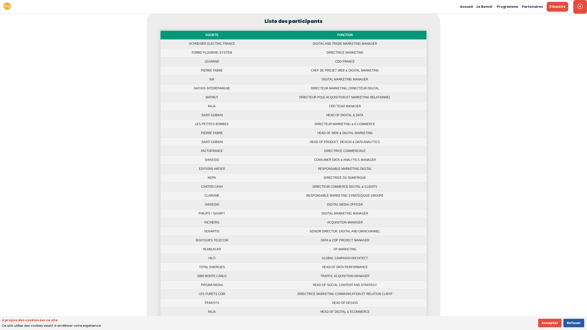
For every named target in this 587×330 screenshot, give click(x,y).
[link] (466, 7)
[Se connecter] (580, 7)
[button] (557, 7)
